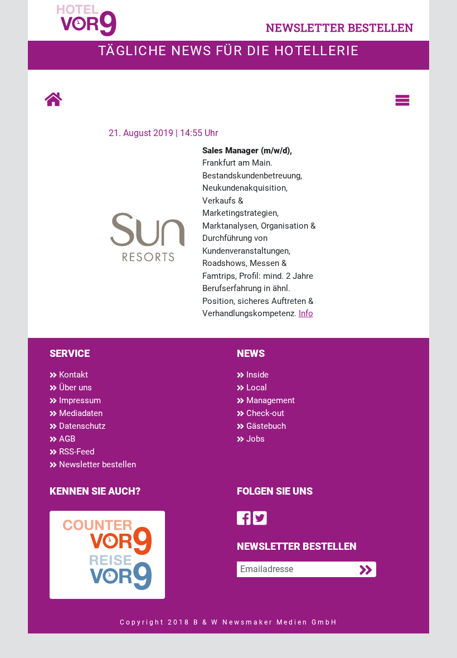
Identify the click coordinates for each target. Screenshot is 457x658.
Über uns (74, 388)
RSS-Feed (75, 452)
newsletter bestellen (340, 27)
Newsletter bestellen (96, 464)
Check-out (264, 413)
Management (269, 400)
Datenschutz (81, 426)
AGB (66, 439)
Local (255, 388)
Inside (256, 375)
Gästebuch (265, 426)
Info (306, 313)
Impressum (79, 400)
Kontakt (72, 375)
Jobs (254, 439)
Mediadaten (80, 413)
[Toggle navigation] (402, 100)
